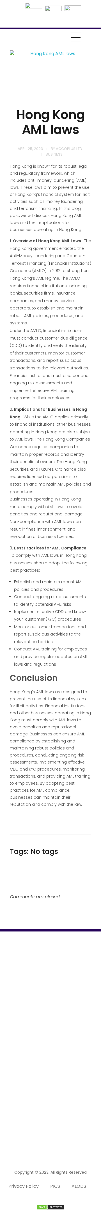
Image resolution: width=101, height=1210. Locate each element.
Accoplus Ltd (69, 148)
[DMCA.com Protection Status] (50, 1207)
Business (54, 154)
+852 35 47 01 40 (22, 1107)
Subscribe (80, 1127)
